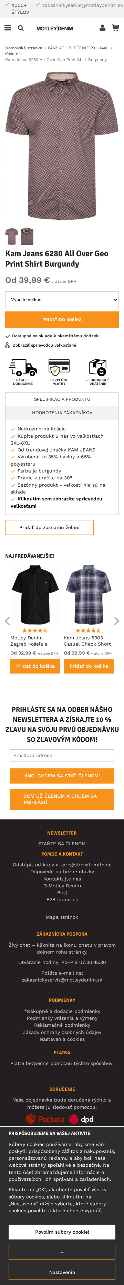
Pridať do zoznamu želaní (49, 527)
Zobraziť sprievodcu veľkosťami (44, 345)
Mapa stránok (62, 917)
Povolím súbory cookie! (62, 1232)
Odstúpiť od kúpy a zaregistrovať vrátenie (62, 864)
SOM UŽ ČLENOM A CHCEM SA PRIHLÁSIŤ (60, 799)
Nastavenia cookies (62, 1039)
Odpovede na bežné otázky (62, 871)
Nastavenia (62, 1272)
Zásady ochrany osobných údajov (62, 1032)
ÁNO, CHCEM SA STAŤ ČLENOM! (62, 775)
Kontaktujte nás (62, 878)
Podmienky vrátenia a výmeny (62, 1018)
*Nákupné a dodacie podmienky (62, 1011)
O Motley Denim (62, 885)
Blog (62, 892)
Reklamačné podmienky (62, 1025)
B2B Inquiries (62, 899)
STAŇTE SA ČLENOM (62, 843)
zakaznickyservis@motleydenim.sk (82, 5)
